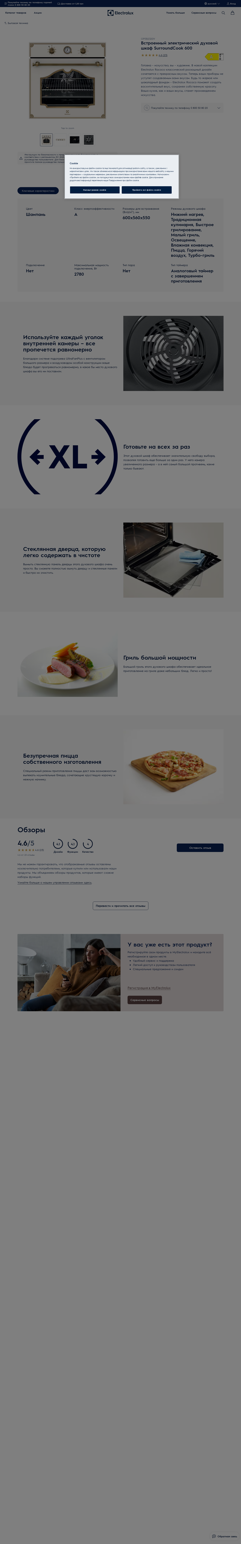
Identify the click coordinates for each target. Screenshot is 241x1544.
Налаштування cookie (94, 189)
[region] (121, 176)
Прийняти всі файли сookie (146, 189)
